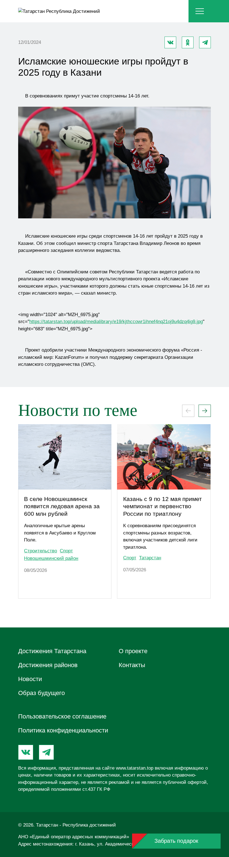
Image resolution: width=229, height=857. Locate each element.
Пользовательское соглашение (62, 716)
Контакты (132, 665)
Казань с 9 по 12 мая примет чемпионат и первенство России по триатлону (162, 506)
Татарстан (150, 557)
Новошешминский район (51, 558)
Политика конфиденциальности (63, 730)
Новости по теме (77, 410)
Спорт (66, 550)
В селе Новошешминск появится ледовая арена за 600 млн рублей (62, 506)
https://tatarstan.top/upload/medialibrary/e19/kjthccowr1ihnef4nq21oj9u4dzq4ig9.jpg (116, 321)
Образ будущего (41, 692)
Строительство (40, 550)
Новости (30, 678)
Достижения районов (48, 665)
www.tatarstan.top (134, 768)
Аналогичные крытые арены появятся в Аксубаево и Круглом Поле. (60, 533)
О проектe (133, 651)
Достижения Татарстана (52, 651)
